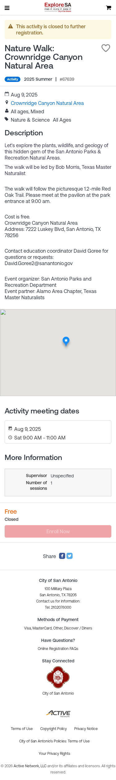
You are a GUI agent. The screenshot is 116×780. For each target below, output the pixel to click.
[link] (47, 103)
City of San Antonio (58, 693)
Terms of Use (79, 741)
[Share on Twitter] (69, 557)
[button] (105, 48)
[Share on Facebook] (62, 557)
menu (7, 7)
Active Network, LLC (30, 766)
